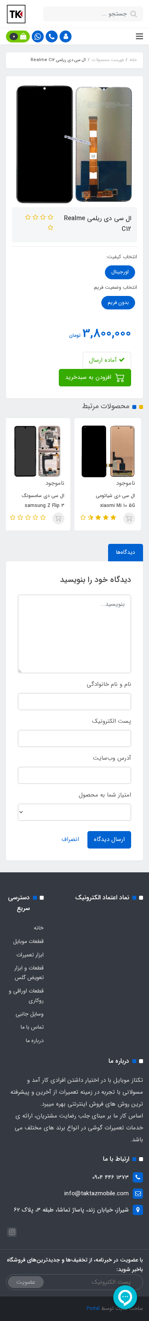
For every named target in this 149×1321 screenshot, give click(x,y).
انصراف (70, 839)
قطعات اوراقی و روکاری (26, 996)
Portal (93, 1308)
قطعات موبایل (28, 941)
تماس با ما (32, 1027)
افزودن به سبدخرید (89, 377)
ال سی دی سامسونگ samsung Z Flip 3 (45, 500)
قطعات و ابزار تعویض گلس (29, 973)
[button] (66, 36)
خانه (39, 928)
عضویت (25, 1282)
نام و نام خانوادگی (109, 684)
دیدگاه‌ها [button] (125, 552)
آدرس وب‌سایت (112, 758)
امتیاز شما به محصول (105, 795)
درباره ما (35, 1040)
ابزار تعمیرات (30, 954)
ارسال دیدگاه (109, 839)
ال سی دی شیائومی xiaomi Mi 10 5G (117, 500)
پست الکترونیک (111, 721)
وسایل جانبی (29, 1014)
